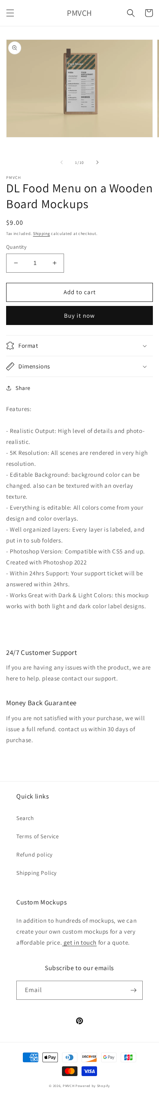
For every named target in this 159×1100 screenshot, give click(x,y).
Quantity (16, 246)
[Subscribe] (133, 990)
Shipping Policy (36, 872)
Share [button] (23, 388)
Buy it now (79, 315)
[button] (10, 13)
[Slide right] (97, 162)
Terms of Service (37, 836)
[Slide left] (62, 162)
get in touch (79, 942)
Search (25, 818)
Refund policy (34, 854)
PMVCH (69, 1085)
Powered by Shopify (92, 1085)
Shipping (41, 233)
